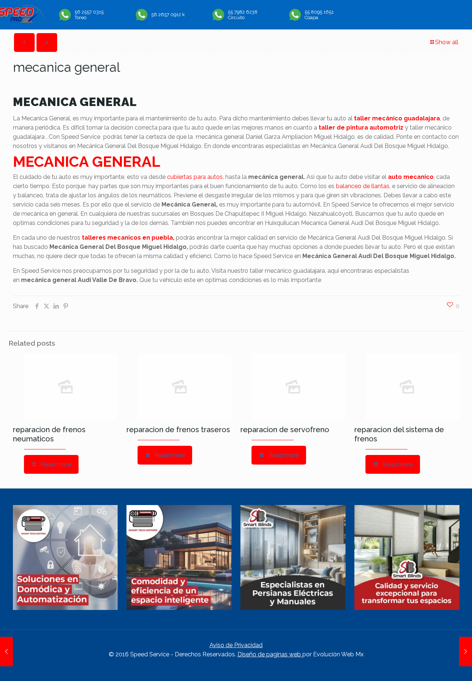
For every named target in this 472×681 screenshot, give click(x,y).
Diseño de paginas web (269, 654)
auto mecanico (411, 176)
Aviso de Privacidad (236, 645)
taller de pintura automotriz (361, 127)
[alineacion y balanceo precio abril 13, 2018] (6, 651)
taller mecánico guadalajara (397, 118)
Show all (446, 42)
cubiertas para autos (195, 176)
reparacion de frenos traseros (178, 429)
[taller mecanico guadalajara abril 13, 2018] (465, 651)
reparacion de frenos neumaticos (49, 434)
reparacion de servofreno (284, 429)
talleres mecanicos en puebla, (128, 237)
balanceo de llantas (362, 186)
